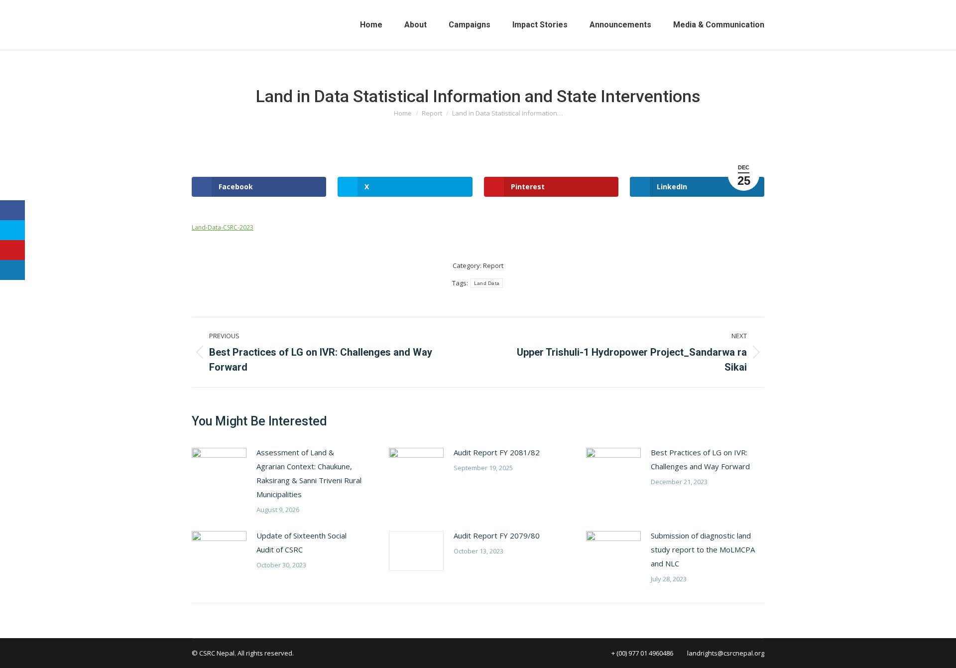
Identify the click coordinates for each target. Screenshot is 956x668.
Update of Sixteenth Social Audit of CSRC (301, 542)
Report (493, 265)
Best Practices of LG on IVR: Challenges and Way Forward (700, 459)
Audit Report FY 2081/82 (497, 452)
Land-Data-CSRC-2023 (222, 227)
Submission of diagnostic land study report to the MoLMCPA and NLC (703, 549)
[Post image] (219, 468)
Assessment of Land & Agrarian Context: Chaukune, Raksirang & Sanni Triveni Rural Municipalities (308, 473)
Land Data (487, 283)
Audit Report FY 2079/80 (497, 535)
